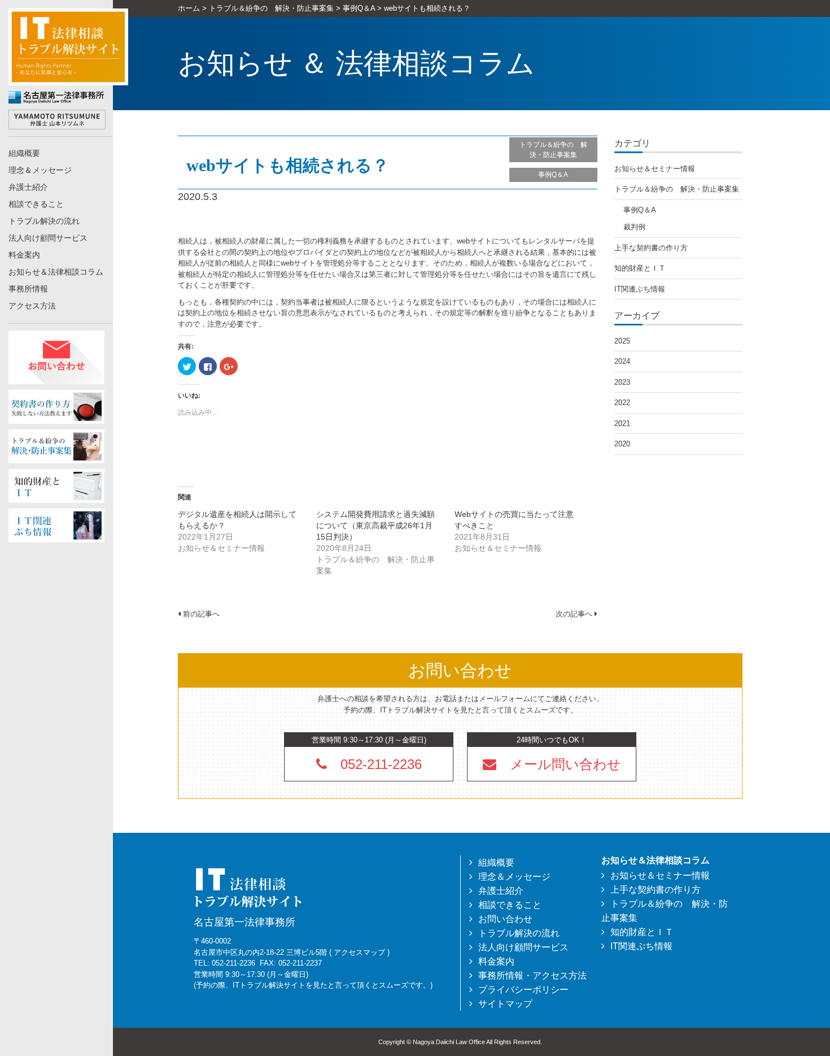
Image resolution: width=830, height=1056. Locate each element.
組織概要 (24, 153)
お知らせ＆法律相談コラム (55, 271)
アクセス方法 (32, 305)
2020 (622, 444)
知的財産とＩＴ (640, 268)
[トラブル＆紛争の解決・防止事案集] (56, 445)
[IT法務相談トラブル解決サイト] (68, 46)
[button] (552, 764)
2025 (622, 341)
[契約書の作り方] (56, 406)
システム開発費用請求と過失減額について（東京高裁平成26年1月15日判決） (375, 525)
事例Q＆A (553, 175)
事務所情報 (28, 288)
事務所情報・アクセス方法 (532, 975)
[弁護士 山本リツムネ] (57, 119)
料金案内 (24, 254)
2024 (622, 361)
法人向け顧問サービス (48, 237)
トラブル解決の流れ (44, 220)
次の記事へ (575, 614)
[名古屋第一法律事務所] (56, 97)
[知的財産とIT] (56, 485)
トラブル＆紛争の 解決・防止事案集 (553, 150)
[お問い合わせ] (56, 357)
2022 (622, 402)
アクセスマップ (359, 952)
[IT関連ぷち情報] (56, 524)
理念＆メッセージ (40, 170)
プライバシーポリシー (523, 989)
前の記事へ (200, 614)
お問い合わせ (505, 919)
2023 (622, 382)
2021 (622, 423)
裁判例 (634, 227)
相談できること (36, 203)
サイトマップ (505, 1004)
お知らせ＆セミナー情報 (654, 168)
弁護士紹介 (28, 187)
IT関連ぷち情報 (639, 289)
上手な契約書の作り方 (651, 248)
